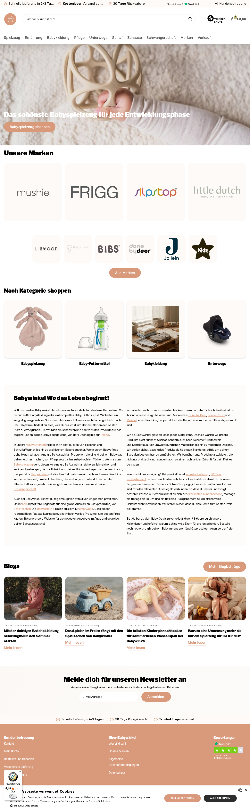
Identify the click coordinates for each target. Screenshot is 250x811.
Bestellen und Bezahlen (19, 759)
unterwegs (86, 509)
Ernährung (33, 38)
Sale (25, 504)
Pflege (79, 38)
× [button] (245, 790)
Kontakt (9, 743)
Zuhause (134, 38)
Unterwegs (98, 38)
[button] (84, 805)
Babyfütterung (36, 445)
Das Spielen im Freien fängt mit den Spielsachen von (94, 633)
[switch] (13, 796)
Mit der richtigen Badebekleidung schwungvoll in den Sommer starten (31, 636)
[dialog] (125, 798)
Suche (190, 19)
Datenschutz (117, 773)
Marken (186, 38)
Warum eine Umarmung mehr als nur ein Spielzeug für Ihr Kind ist (214, 633)
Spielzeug (12, 38)
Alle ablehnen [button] (220, 798)
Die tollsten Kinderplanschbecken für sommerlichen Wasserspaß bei (155, 636)
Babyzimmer (39, 474)
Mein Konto (11, 751)
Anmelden (156, 697)
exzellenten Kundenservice (204, 494)
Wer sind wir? (117, 743)
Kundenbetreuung (19, 738)
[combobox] (240, 790)
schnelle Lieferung (197, 474)
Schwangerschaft (161, 38)
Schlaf (117, 38)
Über (122, 738)
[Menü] (19, 772)
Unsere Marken (119, 751)
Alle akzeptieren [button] (182, 798)
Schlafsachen (22, 509)
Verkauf (204, 38)
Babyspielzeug (23, 464)
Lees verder (119, 801)
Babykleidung (58, 38)
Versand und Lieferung (18, 767)
